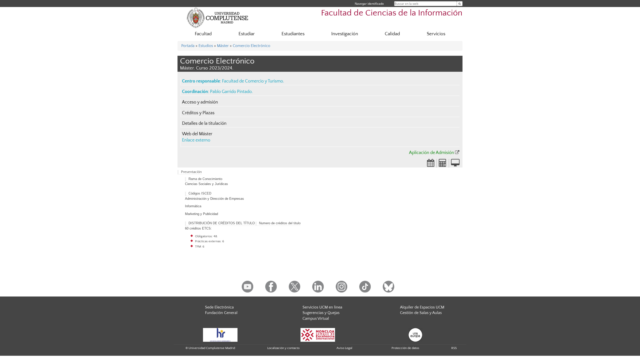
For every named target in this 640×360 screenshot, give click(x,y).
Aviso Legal (344, 348)
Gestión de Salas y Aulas (421, 312)
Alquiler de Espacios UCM (422, 307)
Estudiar (246, 33)
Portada (187, 46)
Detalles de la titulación (204, 123)
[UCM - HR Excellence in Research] (220, 334)
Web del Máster (197, 134)
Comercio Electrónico (251, 46)
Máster (223, 46)
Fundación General (221, 312)
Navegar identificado (369, 4)
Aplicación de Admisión (431, 152)
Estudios (205, 46)
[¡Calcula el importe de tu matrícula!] (443, 164)
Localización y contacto (283, 348)
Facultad (203, 33)
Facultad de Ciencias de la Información (391, 13)
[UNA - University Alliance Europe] (415, 334)
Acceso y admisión (200, 102)
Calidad (392, 33)
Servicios (436, 33)
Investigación (344, 33)
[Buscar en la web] (459, 3)
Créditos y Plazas (198, 113)
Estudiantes (293, 33)
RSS (454, 348)
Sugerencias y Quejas (321, 312)
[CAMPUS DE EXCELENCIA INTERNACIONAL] (317, 334)
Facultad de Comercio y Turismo (252, 81)
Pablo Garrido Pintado (231, 91)
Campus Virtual (315, 318)
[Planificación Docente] (430, 164)
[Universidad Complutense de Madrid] (218, 17)
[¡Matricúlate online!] (455, 164)
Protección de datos (405, 348)
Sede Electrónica (219, 307)
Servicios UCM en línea (322, 307)
